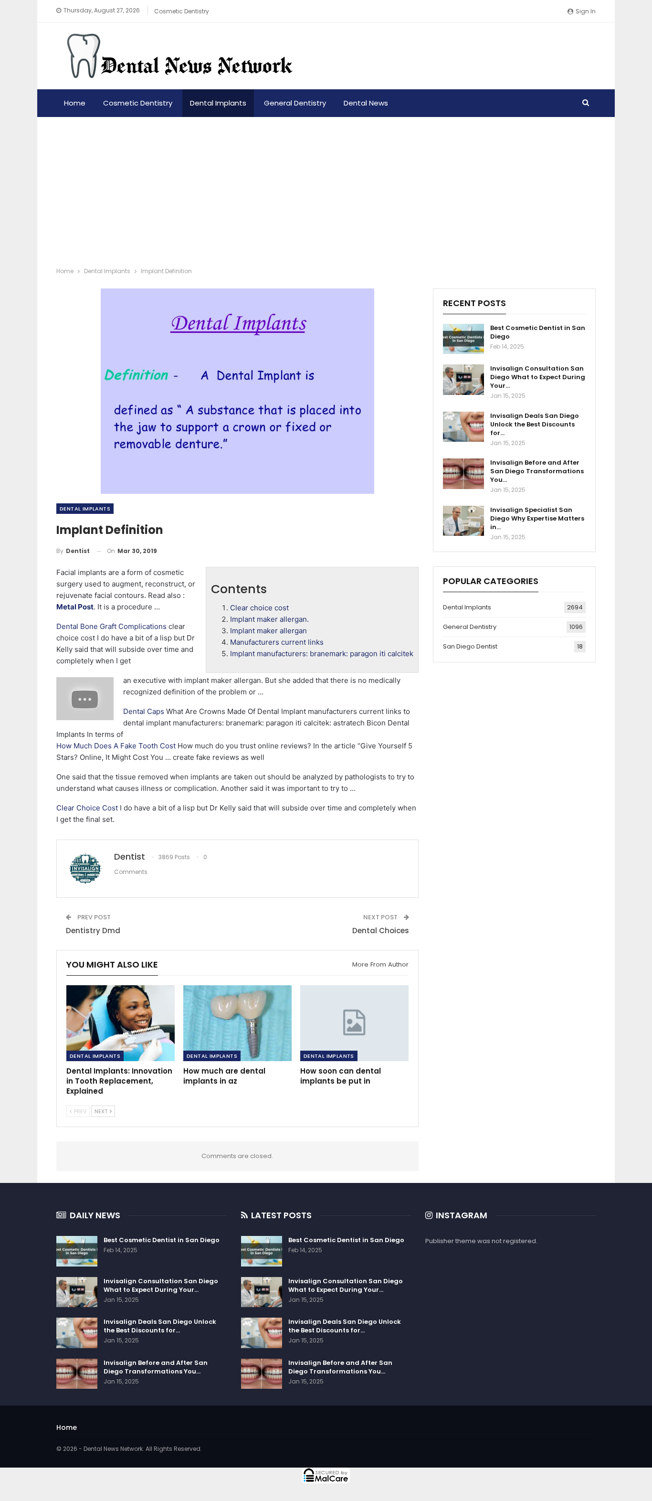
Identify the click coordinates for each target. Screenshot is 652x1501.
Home (74, 103)
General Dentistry (295, 103)
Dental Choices (380, 931)
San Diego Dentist (470, 646)
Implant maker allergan (268, 630)
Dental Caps (143, 711)
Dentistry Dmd (93, 931)
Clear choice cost (259, 607)
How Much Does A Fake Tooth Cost (116, 745)
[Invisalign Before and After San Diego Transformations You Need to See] (463, 473)
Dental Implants (218, 103)
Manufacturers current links (277, 642)
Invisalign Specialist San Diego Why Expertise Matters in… (537, 518)
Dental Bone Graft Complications (111, 626)
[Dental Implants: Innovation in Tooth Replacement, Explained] (120, 1023)
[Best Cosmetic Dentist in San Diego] (463, 339)
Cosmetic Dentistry (181, 11)
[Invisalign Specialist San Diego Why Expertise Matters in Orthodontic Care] (463, 521)
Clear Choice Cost (87, 807)
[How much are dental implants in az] (237, 1023)
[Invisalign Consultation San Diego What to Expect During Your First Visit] (463, 379)
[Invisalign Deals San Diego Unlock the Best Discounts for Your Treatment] (463, 427)
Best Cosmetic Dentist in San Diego (537, 332)
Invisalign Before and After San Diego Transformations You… (537, 471)
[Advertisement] (326, 188)
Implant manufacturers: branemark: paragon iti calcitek (321, 653)
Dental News (366, 103)
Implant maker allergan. (269, 619)
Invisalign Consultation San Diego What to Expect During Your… (537, 377)
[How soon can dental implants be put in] (354, 1023)
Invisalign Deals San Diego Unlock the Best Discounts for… (534, 424)
